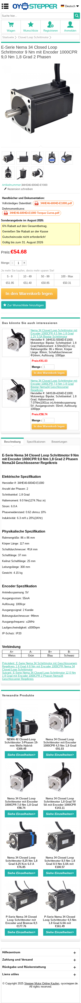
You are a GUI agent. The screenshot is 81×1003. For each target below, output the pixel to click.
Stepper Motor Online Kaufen (41, 983)
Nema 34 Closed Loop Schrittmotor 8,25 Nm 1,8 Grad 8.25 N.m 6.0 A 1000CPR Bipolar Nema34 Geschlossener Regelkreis (21, 864)
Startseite (8, 37)
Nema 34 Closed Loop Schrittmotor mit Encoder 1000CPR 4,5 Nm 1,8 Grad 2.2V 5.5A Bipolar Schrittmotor (54, 333)
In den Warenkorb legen (49, 373)
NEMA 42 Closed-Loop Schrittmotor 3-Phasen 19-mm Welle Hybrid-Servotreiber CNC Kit (21, 744)
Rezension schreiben (20, 189)
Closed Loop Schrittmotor (33, 37)
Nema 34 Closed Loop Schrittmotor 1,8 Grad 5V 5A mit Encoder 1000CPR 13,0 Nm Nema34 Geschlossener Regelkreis (59, 805)
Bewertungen (59, 441)
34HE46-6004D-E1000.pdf (56, 203)
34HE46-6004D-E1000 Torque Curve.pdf (34, 212)
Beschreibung (12, 441)
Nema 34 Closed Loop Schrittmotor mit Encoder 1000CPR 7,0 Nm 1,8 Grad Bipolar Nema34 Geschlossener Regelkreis (54, 385)
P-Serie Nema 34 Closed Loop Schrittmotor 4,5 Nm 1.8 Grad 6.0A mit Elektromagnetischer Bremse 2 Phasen (59, 923)
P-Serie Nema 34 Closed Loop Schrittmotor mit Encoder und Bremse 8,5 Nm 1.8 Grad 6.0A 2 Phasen (21, 923)
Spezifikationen (36, 441)
